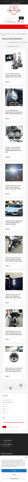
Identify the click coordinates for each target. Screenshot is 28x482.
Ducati (6, 184)
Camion (4, 411)
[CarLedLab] (14, 14)
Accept (14, 470)
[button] (26, 457)
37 (21, 388)
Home (2, 33)
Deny (14, 474)
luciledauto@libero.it (8, 444)
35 (14, 388)
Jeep (3, 406)
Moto (3, 404)
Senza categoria (6, 400)
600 (6, 366)
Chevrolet (4, 408)
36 (17, 388)
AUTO (6, 72)
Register (18, 3)
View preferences (14, 478)
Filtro (4, 426)
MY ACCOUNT (6, 1)
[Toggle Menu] (26, 27)
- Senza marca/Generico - (21, 33)
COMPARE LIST (21, 1)
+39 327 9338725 (10, 22)
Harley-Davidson (8, 329)
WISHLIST (14, 1)
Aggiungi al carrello (22, 82)
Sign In (14, 3)
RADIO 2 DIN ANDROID (7, 402)
